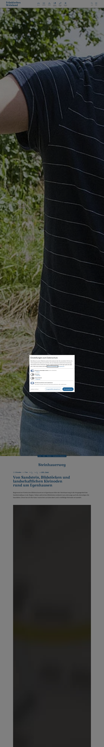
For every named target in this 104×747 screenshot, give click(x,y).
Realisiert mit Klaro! (34, 389)
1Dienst (37, 371)
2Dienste (37, 375)
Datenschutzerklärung (52, 366)
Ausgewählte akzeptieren (53, 389)
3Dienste (37, 379)
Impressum (61, 366)
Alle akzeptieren (68, 389)
